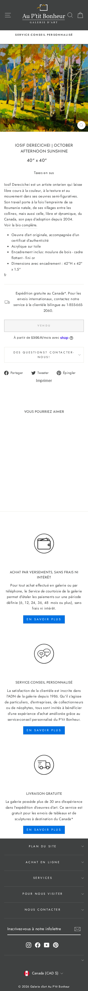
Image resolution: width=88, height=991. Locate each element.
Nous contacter (43, 909)
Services (42, 878)
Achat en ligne (43, 862)
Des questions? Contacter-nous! (43, 354)
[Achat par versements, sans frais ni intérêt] (44, 543)
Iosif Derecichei (32, 146)
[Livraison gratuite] (44, 764)
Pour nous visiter (42, 894)
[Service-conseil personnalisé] (44, 654)
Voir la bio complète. (20, 225)
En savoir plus (44, 619)
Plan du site (42, 846)
